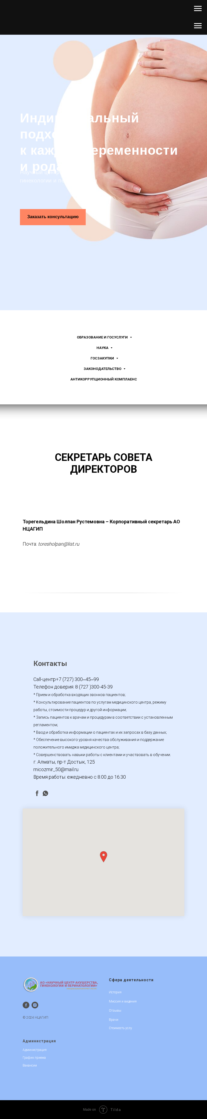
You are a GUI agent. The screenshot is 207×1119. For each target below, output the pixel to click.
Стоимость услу (120, 1028)
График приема (34, 1058)
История (115, 992)
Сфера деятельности (131, 980)
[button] (103, 857)
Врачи (113, 1020)
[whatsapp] (45, 793)
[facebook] (37, 793)
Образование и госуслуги (103, 337)
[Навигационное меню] (198, 8)
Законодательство (103, 369)
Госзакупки (103, 358)
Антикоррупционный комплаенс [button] (103, 379)
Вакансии (30, 1065)
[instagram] (35, 1005)
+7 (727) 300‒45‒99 (77, 679)
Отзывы (115, 1010)
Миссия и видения (123, 1001)
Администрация (39, 1041)
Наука (102, 348)
